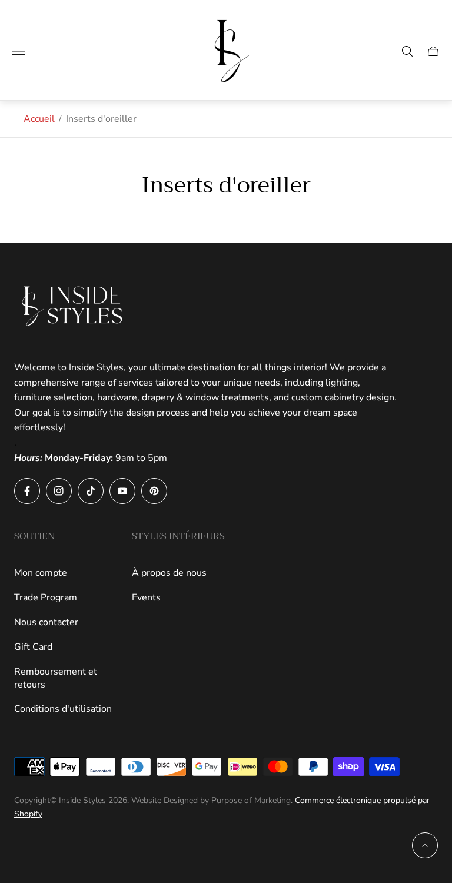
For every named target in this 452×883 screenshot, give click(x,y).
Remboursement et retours (55, 678)
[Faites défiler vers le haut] (425, 845)
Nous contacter (46, 622)
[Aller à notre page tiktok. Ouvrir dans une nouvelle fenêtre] (91, 491)
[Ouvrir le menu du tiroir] (18, 51)
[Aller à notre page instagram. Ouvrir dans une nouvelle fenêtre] (59, 491)
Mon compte (40, 572)
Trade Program (45, 597)
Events (146, 597)
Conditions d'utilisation (63, 708)
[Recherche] (407, 51)
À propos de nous (169, 572)
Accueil (39, 118)
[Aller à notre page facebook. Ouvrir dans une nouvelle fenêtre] (27, 491)
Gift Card (33, 646)
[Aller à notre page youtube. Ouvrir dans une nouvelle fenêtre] (122, 491)
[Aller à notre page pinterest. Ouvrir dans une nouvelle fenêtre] (154, 491)
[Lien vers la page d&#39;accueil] (73, 306)
